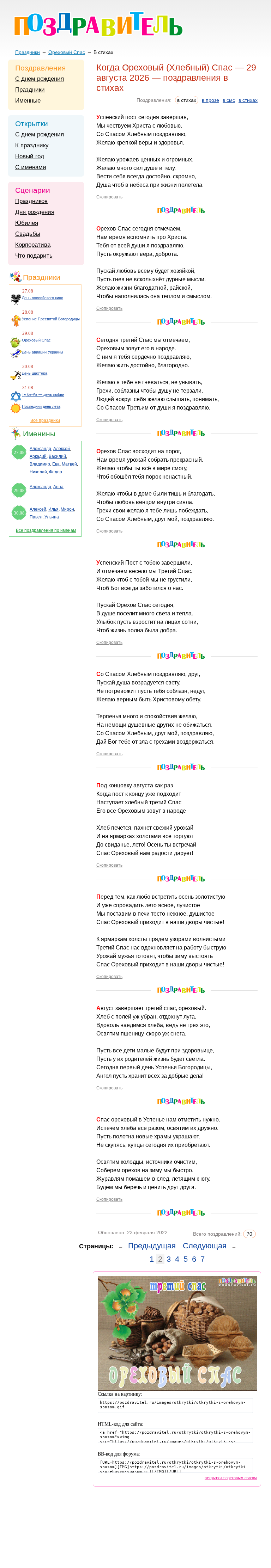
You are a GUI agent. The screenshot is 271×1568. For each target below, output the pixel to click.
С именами (30, 167)
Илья (53, 509)
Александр (40, 448)
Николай (38, 471)
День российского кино (42, 298)
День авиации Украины (42, 352)
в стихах (248, 100)
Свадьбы (27, 233)
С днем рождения (39, 78)
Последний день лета (41, 406)
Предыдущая (152, 1245)
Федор (55, 471)
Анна (58, 486)
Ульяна (51, 517)
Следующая (205, 1245)
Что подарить (34, 255)
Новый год (29, 156)
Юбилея (26, 223)
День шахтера (34, 373)
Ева (56, 464)
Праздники (27, 52)
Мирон (67, 509)
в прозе (210, 100)
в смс (229, 100)
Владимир (40, 464)
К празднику (32, 145)
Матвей (69, 464)
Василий (57, 456)
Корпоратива (32, 244)
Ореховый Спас (66, 52)
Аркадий (38, 456)
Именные (28, 100)
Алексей (61, 448)
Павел (36, 517)
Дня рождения (34, 212)
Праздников (31, 201)
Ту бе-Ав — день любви (43, 394)
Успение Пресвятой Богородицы (51, 319)
